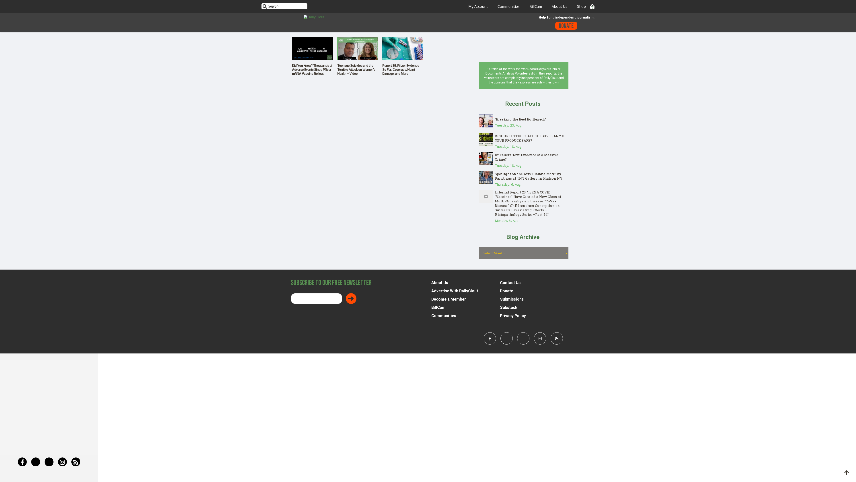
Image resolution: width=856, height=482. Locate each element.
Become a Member (448, 299)
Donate (566, 26)
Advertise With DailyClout (454, 291)
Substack (508, 307)
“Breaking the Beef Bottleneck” (520, 119)
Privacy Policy (513, 315)
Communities (509, 6)
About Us (559, 6)
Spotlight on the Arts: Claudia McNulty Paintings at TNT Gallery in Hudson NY (528, 176)
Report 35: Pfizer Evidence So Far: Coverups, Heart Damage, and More (400, 70)
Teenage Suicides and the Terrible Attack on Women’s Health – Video (356, 70)
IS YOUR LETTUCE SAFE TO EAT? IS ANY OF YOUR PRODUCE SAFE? (530, 138)
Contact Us (510, 282)
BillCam (535, 6)
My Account (478, 6)
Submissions (512, 299)
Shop (581, 6)
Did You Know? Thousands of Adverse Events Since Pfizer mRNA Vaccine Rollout (312, 70)
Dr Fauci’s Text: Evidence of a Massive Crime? (526, 157)
